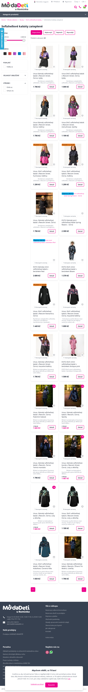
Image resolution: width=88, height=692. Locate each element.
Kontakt (48, 631)
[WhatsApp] (51, 652)
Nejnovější (70, 32)
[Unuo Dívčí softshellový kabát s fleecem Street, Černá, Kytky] (73, 67)
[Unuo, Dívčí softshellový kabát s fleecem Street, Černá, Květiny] (73, 165)
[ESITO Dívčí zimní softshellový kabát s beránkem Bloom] (73, 258)
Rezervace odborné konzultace (55, 610)
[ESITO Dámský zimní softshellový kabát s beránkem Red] (44, 258)
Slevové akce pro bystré (53, 625)
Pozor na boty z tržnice (10, 660)
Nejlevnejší (48, 32)
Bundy (22, 20)
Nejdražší (59, 32)
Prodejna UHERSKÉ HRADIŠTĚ (13, 634)
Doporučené (36, 32)
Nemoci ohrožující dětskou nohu (14, 654)
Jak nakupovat (50, 628)
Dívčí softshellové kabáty (34, 20)
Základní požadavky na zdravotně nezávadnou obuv (20, 651)
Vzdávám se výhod (37, 684)
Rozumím (51, 685)
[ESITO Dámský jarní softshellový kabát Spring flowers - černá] (73, 213)
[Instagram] (47, 652)
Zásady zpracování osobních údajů (57, 622)
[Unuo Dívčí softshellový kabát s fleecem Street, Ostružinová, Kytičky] (73, 116)
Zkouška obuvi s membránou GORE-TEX (16, 663)
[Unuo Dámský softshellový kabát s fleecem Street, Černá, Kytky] (44, 67)
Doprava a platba (51, 616)
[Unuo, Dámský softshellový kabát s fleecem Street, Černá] (44, 213)
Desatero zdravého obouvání (13, 657)
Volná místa (49, 637)
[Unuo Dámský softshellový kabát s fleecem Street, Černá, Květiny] (44, 116)
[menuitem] (41, 2)
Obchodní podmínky (52, 619)
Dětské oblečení (12, 20)
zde (69, 679)
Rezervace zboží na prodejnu (55, 613)
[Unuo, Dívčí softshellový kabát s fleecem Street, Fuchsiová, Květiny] (44, 165)
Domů (3, 20)
